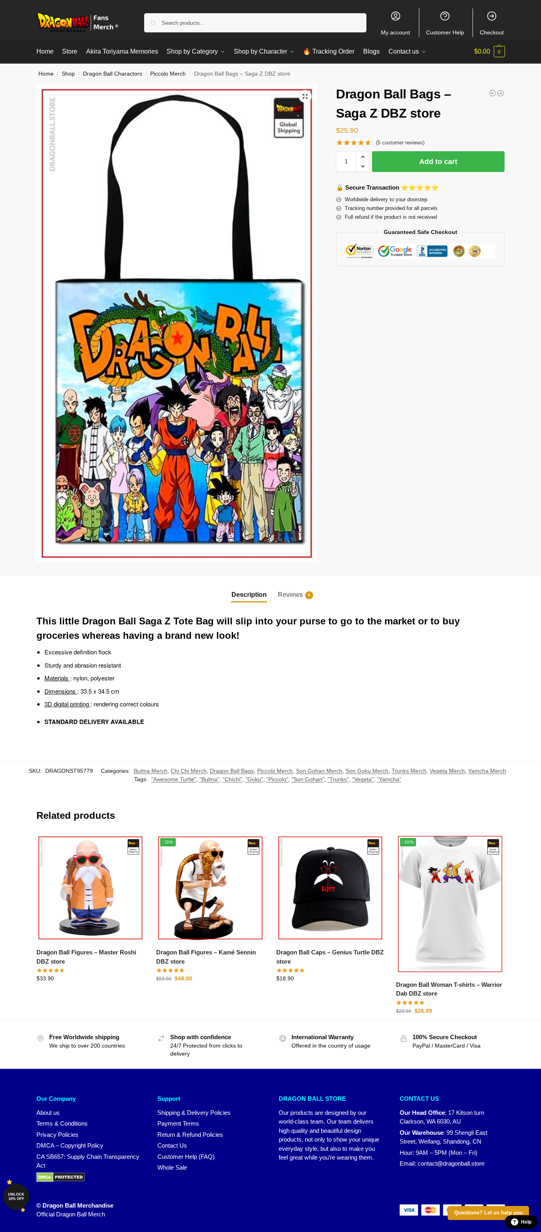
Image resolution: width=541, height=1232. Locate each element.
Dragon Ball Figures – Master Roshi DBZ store (86, 957)
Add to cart (438, 162)
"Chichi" (232, 779)
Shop (68, 74)
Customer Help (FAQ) (186, 1156)
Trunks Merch (409, 771)
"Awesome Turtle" (173, 779)
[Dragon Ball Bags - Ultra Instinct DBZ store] (493, 93)
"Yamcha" (389, 779)
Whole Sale (172, 1167)
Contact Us (172, 1145)
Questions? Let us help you (488, 1213)
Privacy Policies (57, 1134)
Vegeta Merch (447, 771)
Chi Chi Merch (189, 771)
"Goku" (254, 779)
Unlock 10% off (16, 1196)
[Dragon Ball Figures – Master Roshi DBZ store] (90, 888)
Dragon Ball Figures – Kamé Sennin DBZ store (206, 957)
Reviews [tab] (294, 594)
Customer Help (445, 32)
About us (48, 1112)
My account (395, 32)
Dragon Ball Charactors (112, 74)
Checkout (492, 32)
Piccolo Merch (168, 74)
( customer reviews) (400, 142)
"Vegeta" (363, 779)
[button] (489, 52)
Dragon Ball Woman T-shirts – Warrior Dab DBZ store (449, 989)
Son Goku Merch (367, 771)
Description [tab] (249, 594)
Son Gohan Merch (319, 771)
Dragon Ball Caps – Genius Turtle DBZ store (330, 957)
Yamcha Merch (487, 771)
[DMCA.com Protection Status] (89, 1177)
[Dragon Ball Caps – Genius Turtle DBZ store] (330, 888)
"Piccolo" (277, 779)
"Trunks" (338, 779)
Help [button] (526, 1222)
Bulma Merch (150, 771)
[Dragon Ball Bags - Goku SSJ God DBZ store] (501, 93)
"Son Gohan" (308, 779)
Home (46, 74)
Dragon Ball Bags (232, 771)
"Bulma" (209, 779)
